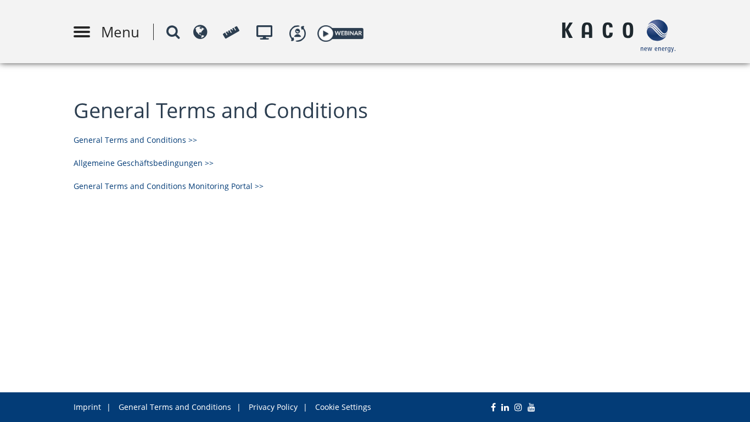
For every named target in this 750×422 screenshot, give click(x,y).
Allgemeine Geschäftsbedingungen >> (144, 163)
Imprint (87, 407)
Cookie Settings (343, 407)
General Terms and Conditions (175, 407)
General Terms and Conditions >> (135, 140)
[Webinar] (340, 31)
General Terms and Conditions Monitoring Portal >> (169, 186)
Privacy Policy (273, 407)
